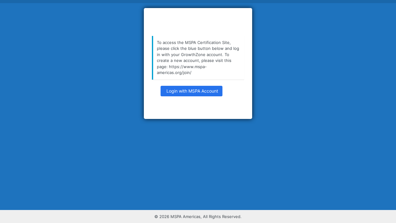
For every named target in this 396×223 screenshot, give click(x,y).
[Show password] (230, 92)
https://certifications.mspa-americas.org (198, 22)
